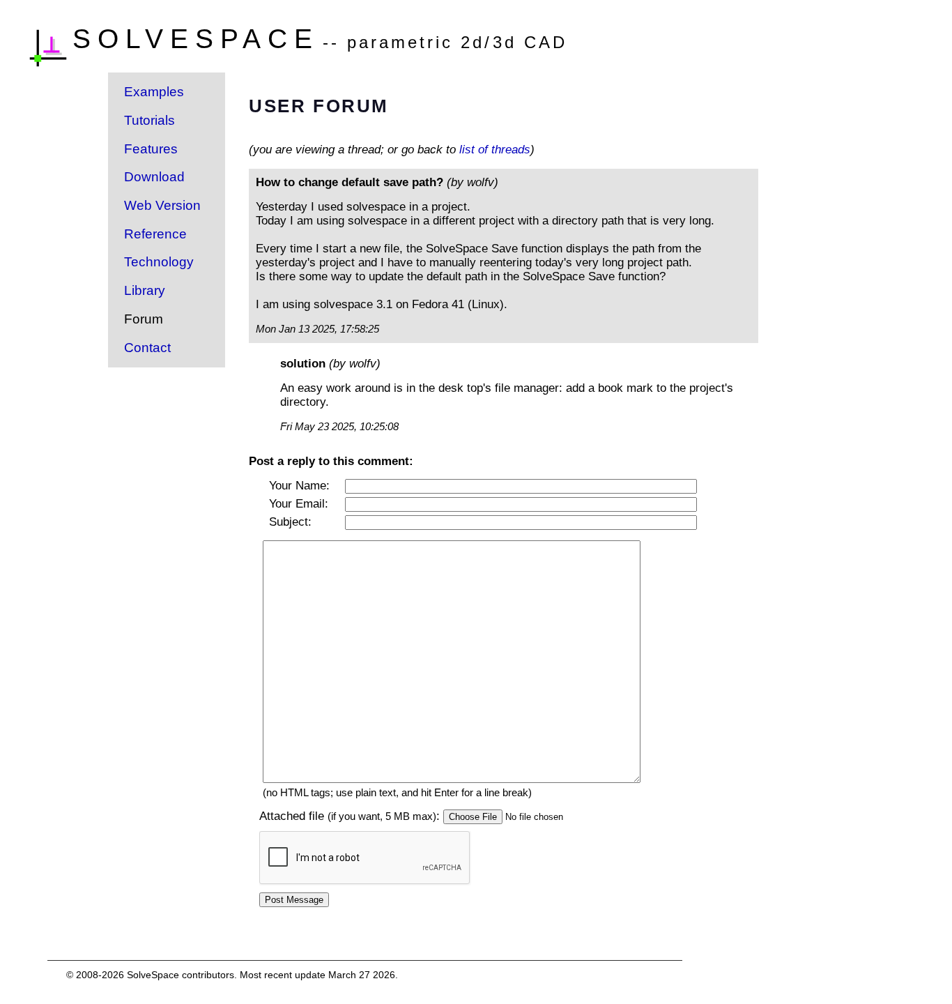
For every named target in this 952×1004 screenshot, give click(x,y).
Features (151, 149)
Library (144, 290)
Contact (147, 347)
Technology (159, 261)
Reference (155, 234)
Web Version (162, 205)
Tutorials (149, 120)
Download (154, 176)
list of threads (494, 149)
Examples (154, 91)
